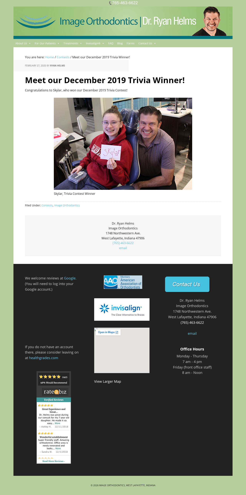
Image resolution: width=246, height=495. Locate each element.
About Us (21, 43)
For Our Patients (45, 43)
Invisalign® (93, 43)
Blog (120, 43)
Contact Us (145, 43)
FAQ (110, 43)
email (123, 248)
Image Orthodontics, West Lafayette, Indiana (127, 485)
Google (70, 278)
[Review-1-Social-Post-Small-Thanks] (54, 322)
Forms (131, 43)
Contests (47, 205)
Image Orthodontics (67, 205)
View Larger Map (107, 381)
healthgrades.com (43, 357)
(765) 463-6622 (123, 243)
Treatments (70, 43)
